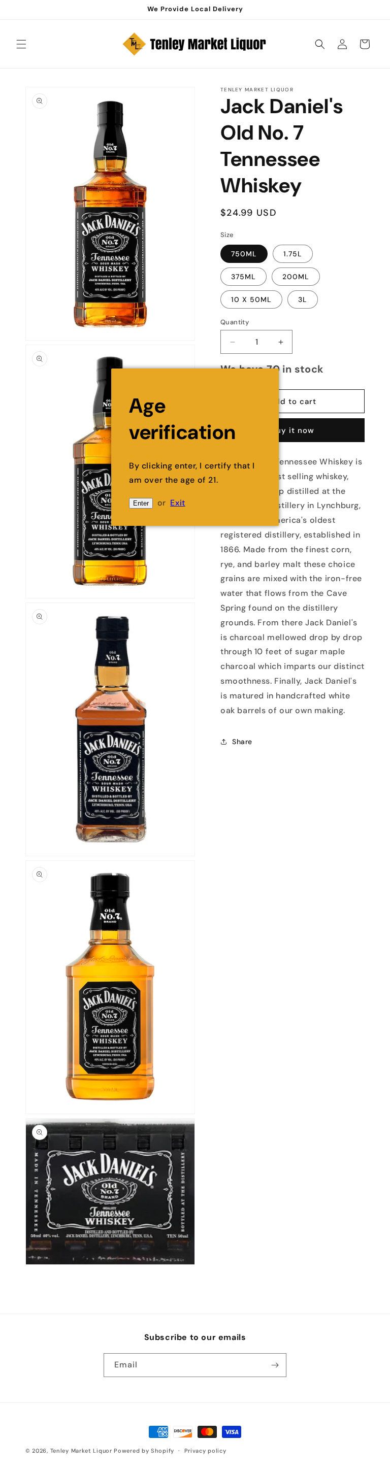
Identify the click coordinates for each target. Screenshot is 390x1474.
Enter (141, 503)
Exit (177, 502)
